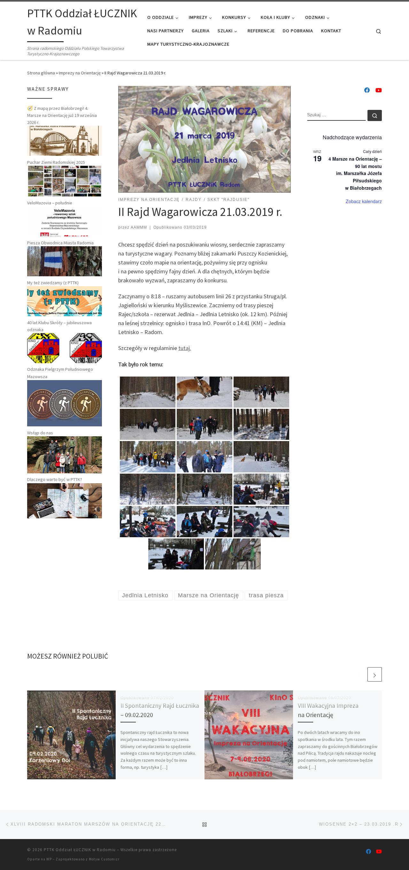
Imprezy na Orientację (80, 73)
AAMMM (139, 227)
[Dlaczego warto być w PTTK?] (64, 500)
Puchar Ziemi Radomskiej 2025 (56, 162)
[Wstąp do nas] (64, 454)
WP (49, 859)
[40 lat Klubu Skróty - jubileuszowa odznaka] (64, 347)
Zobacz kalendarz (364, 201)
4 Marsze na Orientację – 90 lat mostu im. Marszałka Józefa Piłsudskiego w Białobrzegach (355, 173)
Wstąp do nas (40, 433)
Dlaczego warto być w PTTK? (54, 479)
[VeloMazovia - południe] (64, 221)
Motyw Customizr (104, 859)
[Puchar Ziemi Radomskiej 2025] (64, 181)
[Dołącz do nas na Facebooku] (367, 90)
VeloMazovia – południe (49, 203)
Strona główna (41, 73)
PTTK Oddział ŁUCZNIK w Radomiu (80, 849)
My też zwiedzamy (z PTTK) (53, 283)
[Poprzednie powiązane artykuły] (359, 674)
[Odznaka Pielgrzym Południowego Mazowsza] (64, 403)
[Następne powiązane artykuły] (374, 674)
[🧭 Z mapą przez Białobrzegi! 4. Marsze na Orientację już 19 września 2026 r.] (64, 140)
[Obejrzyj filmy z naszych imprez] (378, 90)
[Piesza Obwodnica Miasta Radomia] (64, 261)
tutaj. (184, 348)
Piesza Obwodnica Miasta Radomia (60, 243)
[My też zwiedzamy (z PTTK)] (64, 300)
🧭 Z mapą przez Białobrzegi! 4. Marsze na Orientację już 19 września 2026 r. (62, 115)
